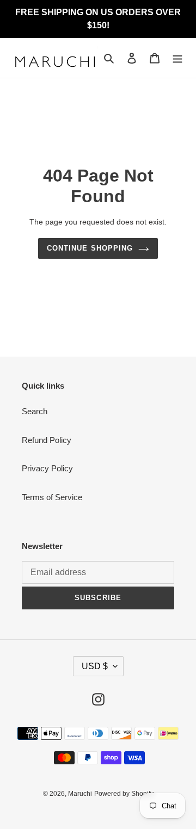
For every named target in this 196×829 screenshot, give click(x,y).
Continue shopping (90, 248)
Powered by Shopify (124, 793)
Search (34, 411)
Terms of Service (52, 497)
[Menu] (177, 58)
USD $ (95, 666)
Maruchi (80, 793)
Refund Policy (46, 440)
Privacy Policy (47, 468)
